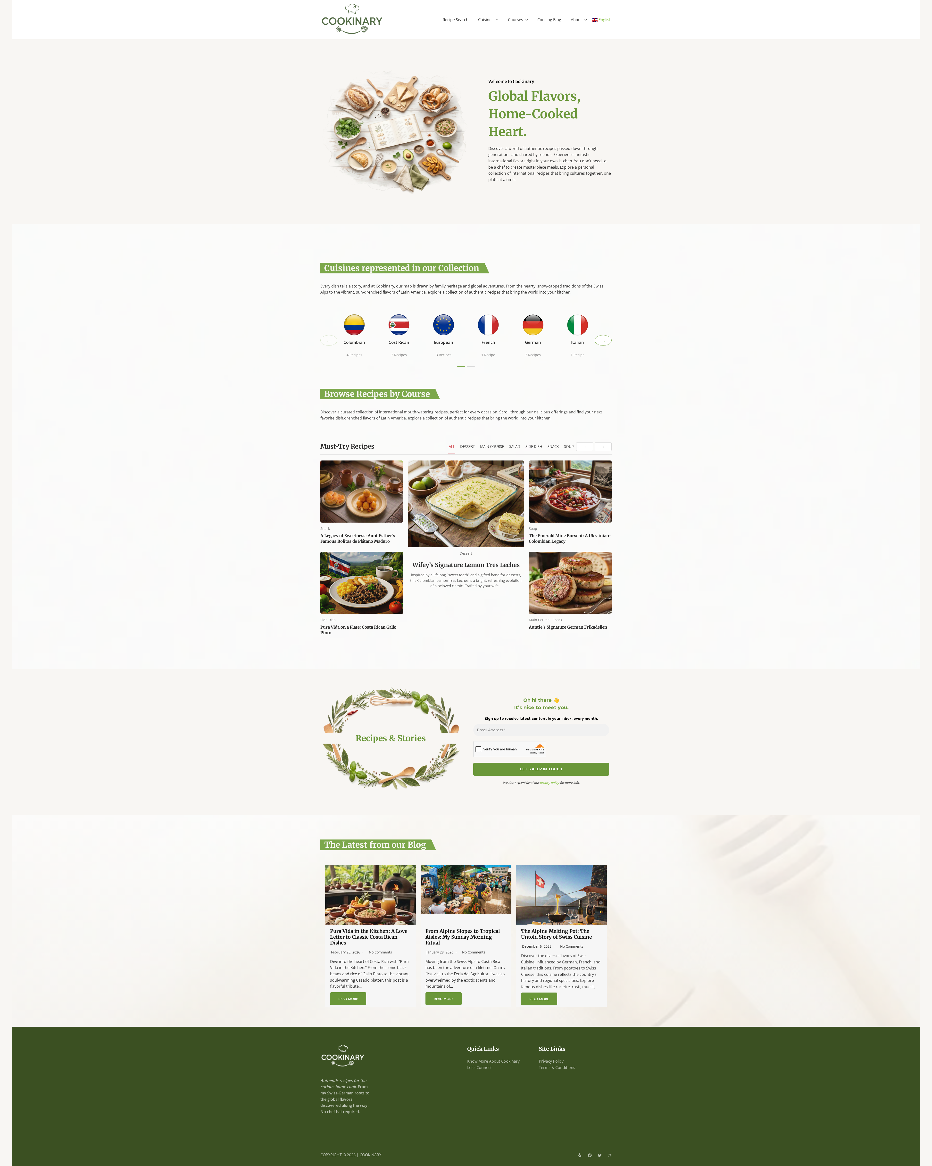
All (452, 446)
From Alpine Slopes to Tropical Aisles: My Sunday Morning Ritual (462, 937)
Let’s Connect (479, 1067)
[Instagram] (610, 1155)
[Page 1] (461, 366)
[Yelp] (580, 1155)
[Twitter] (600, 1155)
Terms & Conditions (557, 1067)
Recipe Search (455, 19)
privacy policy (549, 782)
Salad (514, 446)
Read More (348, 998)
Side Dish (533, 446)
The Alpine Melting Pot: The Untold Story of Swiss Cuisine (556, 934)
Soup (569, 446)
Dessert (467, 446)
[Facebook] (590, 1155)
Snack (553, 446)
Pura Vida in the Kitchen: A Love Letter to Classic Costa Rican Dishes (369, 937)
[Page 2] (471, 366)
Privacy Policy (551, 1061)
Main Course (492, 446)
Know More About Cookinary (493, 1061)
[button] (495, 19)
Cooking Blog (549, 19)
